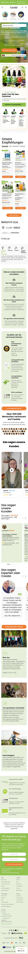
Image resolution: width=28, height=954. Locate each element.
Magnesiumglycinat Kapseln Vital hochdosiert (7, 163)
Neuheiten (16, 146)
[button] (7, 169)
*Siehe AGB (14, 355)
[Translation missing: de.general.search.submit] (24, 25)
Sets (10, 146)
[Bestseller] (5, 16)
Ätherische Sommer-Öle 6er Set (20, 163)
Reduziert (22, 146)
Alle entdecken (14, 215)
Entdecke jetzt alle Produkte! (14, 627)
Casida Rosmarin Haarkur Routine (7, 194)
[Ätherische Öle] (21, 16)
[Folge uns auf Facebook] (9, 930)
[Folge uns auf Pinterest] (13, 930)
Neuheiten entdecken (9, 50)
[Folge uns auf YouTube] (16, 930)
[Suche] (22, 7)
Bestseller (5, 146)
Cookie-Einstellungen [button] (6, 906)
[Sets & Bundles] (13, 16)
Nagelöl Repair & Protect (19, 194)
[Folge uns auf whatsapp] (18, 930)
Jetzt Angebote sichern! (14, 408)
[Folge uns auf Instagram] (11, 930)
